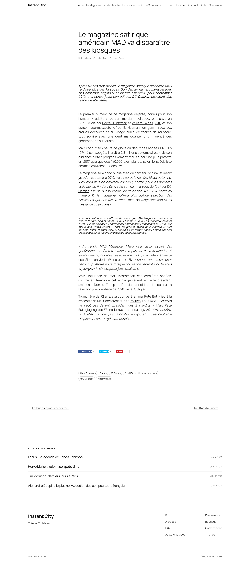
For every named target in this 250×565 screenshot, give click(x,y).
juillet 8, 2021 (216, 485)
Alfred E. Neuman (88, 373)
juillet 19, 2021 (216, 466)
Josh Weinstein (110, 259)
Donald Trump (131, 373)
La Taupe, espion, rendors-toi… (50, 408)
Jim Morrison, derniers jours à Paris (53, 476)
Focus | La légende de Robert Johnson (55, 457)
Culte (121, 58)
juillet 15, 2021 (216, 476)
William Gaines (142, 123)
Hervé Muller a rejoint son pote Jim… (53, 466)
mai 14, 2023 (216, 457)
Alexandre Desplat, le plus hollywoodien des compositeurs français (76, 486)
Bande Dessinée (110, 58)
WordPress (217, 556)
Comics (103, 373)
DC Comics (116, 373)
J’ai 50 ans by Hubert (206, 408)
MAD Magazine (87, 378)
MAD (158, 123)
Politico (135, 301)
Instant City (37, 5)
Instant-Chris (92, 58)
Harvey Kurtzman (114, 123)
